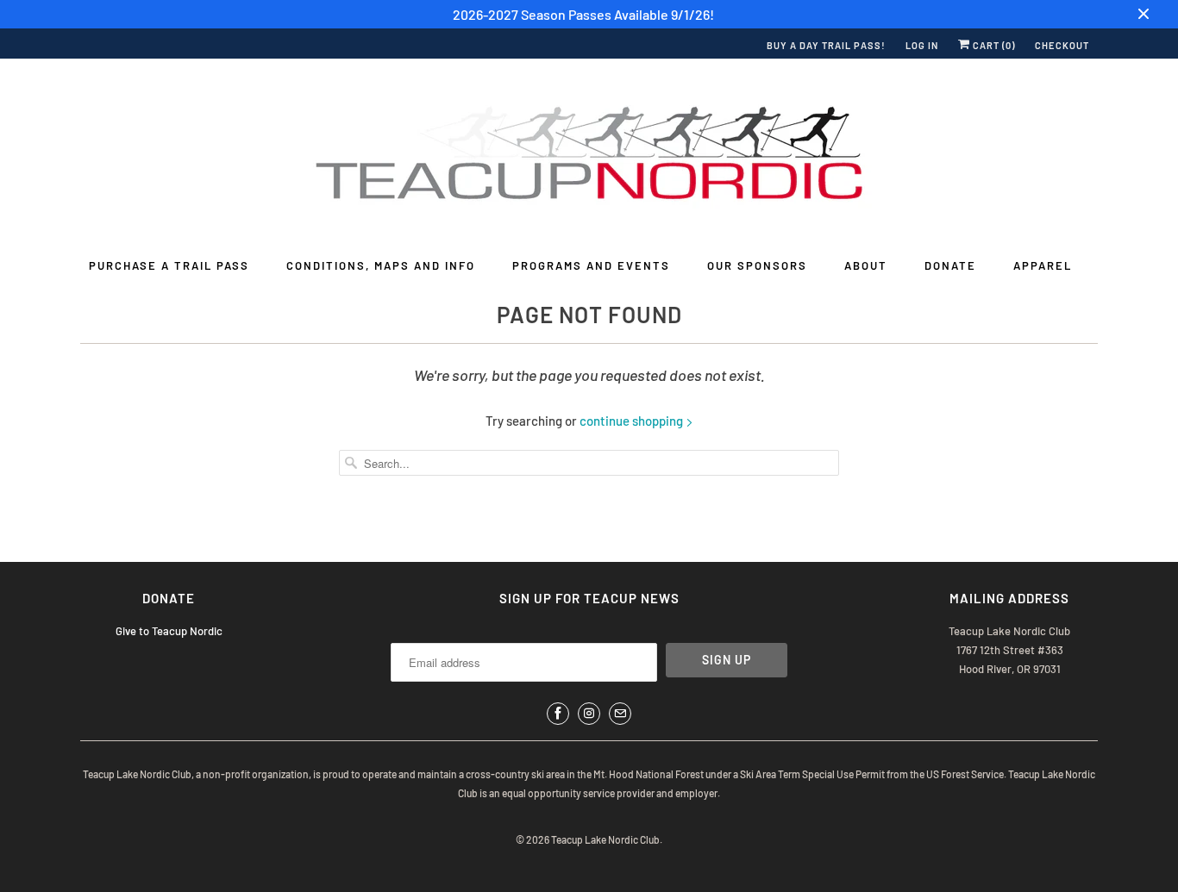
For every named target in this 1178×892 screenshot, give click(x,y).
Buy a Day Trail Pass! (826, 45)
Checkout (1062, 45)
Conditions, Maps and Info (380, 265)
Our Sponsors (757, 265)
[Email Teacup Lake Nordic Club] (620, 713)
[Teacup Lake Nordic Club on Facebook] (558, 713)
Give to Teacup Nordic (169, 631)
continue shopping (633, 420)
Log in (921, 45)
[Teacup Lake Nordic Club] (589, 156)
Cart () (992, 45)
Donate (950, 265)
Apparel (1042, 265)
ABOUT (865, 265)
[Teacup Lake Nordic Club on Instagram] (589, 713)
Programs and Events (591, 265)
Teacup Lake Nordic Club (605, 839)
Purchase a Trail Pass (169, 265)
